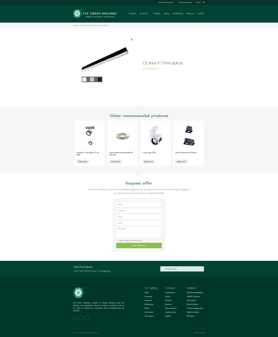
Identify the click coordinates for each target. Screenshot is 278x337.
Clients (166, 13)
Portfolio (156, 13)
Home (75, 25)
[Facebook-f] (75, 318)
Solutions (133, 13)
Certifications (177, 13)
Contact (200, 13)
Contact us (105, 271)
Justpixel (202, 333)
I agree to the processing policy (130, 241)
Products (143, 13)
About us (190, 13)
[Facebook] (77, 2)
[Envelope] (87, 318)
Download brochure (151, 69)
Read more (82, 162)
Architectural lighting (85, 25)
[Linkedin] (74, 2)
